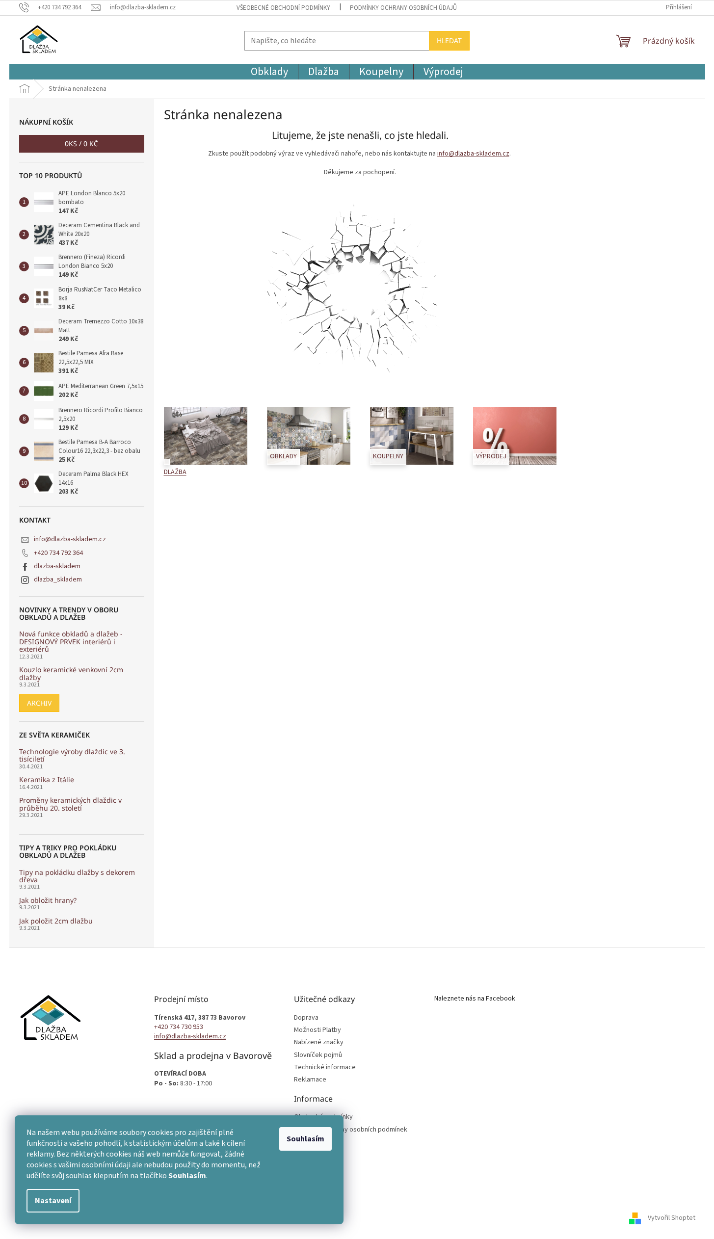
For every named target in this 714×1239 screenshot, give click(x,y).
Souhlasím (305, 1139)
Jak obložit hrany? (48, 900)
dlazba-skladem (57, 566)
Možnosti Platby (317, 1030)
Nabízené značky (319, 1042)
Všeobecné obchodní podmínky (283, 7)
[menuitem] (269, 71)
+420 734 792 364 (58, 553)
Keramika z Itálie (46, 779)
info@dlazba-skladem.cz (70, 539)
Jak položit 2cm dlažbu (56, 920)
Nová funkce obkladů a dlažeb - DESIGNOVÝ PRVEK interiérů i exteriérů (71, 641)
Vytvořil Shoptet (671, 1218)
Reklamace (310, 1079)
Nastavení (53, 1200)
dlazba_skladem (58, 579)
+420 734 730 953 (178, 1027)
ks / (81, 143)
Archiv (39, 703)
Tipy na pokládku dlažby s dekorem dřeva (77, 876)
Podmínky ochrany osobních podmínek (350, 1129)
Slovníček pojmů (318, 1055)
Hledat (449, 40)
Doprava (306, 1018)
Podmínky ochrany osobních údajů (403, 7)
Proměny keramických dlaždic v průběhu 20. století (70, 804)
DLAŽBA (175, 472)
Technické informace (325, 1067)
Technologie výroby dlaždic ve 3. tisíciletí (72, 755)
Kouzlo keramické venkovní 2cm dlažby (71, 673)
